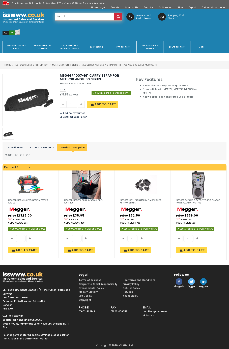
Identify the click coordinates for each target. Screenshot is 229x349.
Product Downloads (42, 147)
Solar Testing (177, 47)
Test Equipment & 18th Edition (32, 64)
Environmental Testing (42, 47)
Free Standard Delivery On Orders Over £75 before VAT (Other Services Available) (59, 3)
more (202, 47)
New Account (143, 15)
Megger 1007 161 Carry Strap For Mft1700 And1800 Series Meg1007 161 (119, 64)
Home (8, 64)
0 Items (170, 18)
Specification (15, 147)
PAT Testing (123, 47)
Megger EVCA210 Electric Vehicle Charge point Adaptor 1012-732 (198, 201)
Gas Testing (96, 47)
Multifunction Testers (65, 64)
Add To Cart (105, 104)
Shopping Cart (175, 15)
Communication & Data (16, 47)
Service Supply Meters (150, 47)
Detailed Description (72, 147)
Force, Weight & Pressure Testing (69, 47)
